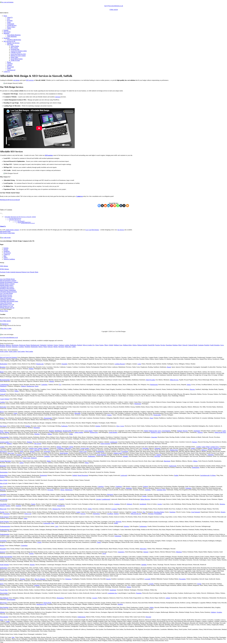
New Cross (11, 453)
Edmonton (15, 346)
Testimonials (10, 24)
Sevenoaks (50, 489)
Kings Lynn (27, 513)
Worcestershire (4, 617)
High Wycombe (150, 380)
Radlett (176, 475)
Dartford (145, 486)
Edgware (50, 346)
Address (9, 65)
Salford (21, 462)
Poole (151, 418)
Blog (5, 256)
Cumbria (2, 402)
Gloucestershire (4, 437)
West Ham (157, 456)
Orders (9, 68)
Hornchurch (3, 451)
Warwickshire (4, 593)
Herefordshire (4, 472)
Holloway (204, 450)
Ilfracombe (77, 413)
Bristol (2, 372)
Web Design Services (6, 295)
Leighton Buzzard (120, 364)
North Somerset (4, 517)
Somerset (2, 552)
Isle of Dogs (37, 443)
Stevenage (61, 346)
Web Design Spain (5, 231)
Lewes (122, 426)
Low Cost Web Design (6, 293)
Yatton (25, 518)
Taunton (31, 553)
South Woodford (101, 454)
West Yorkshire (4, 607)
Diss (144, 512)
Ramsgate (2, 489)
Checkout (10, 63)
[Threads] (124, 205)
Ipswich (108, 579)
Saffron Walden (78, 432)
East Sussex (3, 426)
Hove (118, 426)
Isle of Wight (3, 480)
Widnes (16, 391)
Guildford (36, 585)
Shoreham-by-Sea (41, 604)
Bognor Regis (47, 602)
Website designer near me (7, 307)
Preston (144, 496)
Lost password (11, 70)
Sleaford (2, 505)
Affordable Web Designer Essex (9, 301)
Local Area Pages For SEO (18, 54)
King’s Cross (83, 451)
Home (5, 16)
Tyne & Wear (4, 590)
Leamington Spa (112, 593)
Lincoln (159, 504)
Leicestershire (4, 499)
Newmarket (182, 579)
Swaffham (110, 513)
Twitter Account (15, 60)
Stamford (18, 505)
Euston (193, 448)
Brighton (27, 426)
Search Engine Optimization (8, 290)
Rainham (175, 345)
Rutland (2, 545)
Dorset (2, 418)
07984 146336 (114, 9)
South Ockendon (215, 345)
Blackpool (110, 494)
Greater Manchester (5, 461)
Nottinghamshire (4, 534)
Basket (9, 62)
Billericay (8, 345)
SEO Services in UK (9, 41)
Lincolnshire (3, 504)
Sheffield (143, 564)
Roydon (162, 345)
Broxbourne (15, 345)
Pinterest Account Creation (18, 55)
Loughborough (106, 499)
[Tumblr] (120, 205)
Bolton (49, 461)
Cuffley (74, 346)
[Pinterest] (111, 205)
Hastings (97, 426)
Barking (59, 446)
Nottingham (117, 536)
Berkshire (2, 367)
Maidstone (129, 488)
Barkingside (34, 346)
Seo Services (7, 253)
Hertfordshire (3, 475)
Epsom (199, 583)
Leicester (98, 499)
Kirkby (90, 509)
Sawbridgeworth (205, 475)
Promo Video (14, 57)
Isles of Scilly (4, 483)
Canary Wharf (206, 446)
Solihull (168, 598)
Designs (6, 249)
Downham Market (159, 512)
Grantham (117, 504)
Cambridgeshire (4, 384)
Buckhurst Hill (67, 431)
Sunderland (113, 590)
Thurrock (200, 432)
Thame (99, 542)
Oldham (195, 461)
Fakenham (172, 512)
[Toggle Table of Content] (1, 213)
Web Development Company (8, 280)
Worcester (148, 617)
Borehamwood (35, 345)
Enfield (111, 345)
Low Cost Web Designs (92, 230)
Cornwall (2, 394)
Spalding (7, 505)
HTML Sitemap (4, 269)
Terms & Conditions (9, 259)
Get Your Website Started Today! (24, 222)
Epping (101, 345)
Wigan (87, 462)
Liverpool (114, 509)
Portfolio (6, 30)
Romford (206, 345)
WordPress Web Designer (7, 288)
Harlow (135, 345)
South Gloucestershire (6, 556)
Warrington (3, 391)
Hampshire (3, 466)
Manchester (167, 461)
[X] (102, 205)
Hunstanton (6, 513)
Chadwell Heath (192, 345)
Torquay (109, 415)
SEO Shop (10, 44)
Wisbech (23, 386)
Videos (9, 28)
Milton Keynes (174, 380)
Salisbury (213, 612)
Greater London (4, 442)
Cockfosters (60, 448)
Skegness (222, 504)
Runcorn (192, 389)
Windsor (31, 368)
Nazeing (157, 345)
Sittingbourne (69, 489)
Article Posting (15, 46)
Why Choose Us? (21, 221)
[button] (4, 13)
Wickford (36, 434)
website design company (12, 230)
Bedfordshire (3, 364)
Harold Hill (151, 345)
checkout (57, 97)
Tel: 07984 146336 (5, 321)
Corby (56, 526)
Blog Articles (14, 47)
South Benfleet (113, 432)
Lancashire (3, 494)
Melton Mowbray (145, 499)
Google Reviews (11, 25)
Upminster (201, 345)
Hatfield (74, 475)
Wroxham (150, 513)
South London (13, 351)
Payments (10, 20)
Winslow (51, 381)
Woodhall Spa (61, 505)
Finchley (210, 448)
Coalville (61, 499)
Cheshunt (61, 345)
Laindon (67, 345)
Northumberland (4, 529)
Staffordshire (3, 568)
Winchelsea (36, 427)
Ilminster (145, 552)
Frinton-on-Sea (153, 431)
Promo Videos (4, 311)
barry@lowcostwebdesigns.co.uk (113, 6)
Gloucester (154, 437)
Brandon (22, 579)
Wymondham (158, 513)
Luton (139, 364)
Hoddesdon (73, 345)
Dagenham (169, 345)
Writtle (71, 434)
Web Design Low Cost (6, 306)
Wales (1, 620)
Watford (2, 477)
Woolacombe (157, 415)
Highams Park (174, 450)
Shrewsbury (143, 548)
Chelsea (40, 448)
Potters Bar (68, 346)
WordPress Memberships (14, 39)
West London (29, 351)
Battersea (29, 442)
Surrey (2, 583)
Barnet (28, 345)
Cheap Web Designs (5, 298)
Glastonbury (121, 552)
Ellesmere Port (56, 509)
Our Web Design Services (15, 218)
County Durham (4, 399)
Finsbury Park (217, 448)
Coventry (94, 598)
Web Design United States (7, 233)
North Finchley (64, 453)
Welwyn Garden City (89, 345)
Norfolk (2, 512)
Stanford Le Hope (156, 432)
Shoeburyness (94, 432)
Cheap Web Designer (6, 303)
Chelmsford (43, 345)
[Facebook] (99, 205)
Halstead (179, 431)
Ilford (179, 345)
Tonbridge (148, 489)
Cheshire (2, 389)
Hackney (194, 442)
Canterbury (101, 486)
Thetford (116, 513)
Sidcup (62, 489)
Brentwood (22, 345)
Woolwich (34, 458)
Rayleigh (8, 346)
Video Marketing (12, 36)
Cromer (134, 512)
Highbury (9, 443)
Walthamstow (91, 456)
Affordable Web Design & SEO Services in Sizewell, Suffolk (20, 216)
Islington (32, 451)
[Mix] (114, 205)
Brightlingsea (58, 431)
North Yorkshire (4, 521)
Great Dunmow (166, 431)
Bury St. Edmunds (40, 579)
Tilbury (106, 345)
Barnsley (32, 564)
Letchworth (124, 475)
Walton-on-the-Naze (220, 432)
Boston (33, 504)
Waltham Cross (118, 345)
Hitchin (55, 346)
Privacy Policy (11, 27)
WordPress (7, 38)
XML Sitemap (4, 266)
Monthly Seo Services (13, 43)
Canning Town (214, 446)
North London (4, 351)
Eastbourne (64, 426)
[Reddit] (105, 205)
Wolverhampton (10, 599)
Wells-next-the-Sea (136, 513)
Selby (52, 523)
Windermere (137, 403)
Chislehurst (118, 486)
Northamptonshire (5, 526)
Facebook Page (15, 49)
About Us (10, 17)
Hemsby (223, 512)
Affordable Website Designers (8, 291)
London (2, 446)
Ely (60, 384)
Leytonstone (124, 451)
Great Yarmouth (195, 512)
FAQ (8, 19)
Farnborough (172, 466)
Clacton (55, 345)
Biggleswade (40, 364)
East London (21, 351)
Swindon (219, 612)
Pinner (45, 346)
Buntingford (43, 475)
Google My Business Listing (19, 51)
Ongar (97, 345)
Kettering (126, 526)
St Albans (213, 475)
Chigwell (184, 345)
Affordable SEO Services (15, 219)
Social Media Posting (17, 59)
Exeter (15, 413)
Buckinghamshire (5, 380)
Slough (169, 367)
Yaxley (37, 386)
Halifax (152, 607)
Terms (9, 22)
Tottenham (211, 454)
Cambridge (44, 384)
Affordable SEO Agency (7, 287)
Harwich (185, 431)
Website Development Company (9, 282)
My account (10, 67)
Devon (2, 411)
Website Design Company (7, 283)
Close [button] (1, 642)
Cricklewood (113, 442)
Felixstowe (68, 579)
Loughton (21, 346)
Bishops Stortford (142, 345)
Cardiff (7, 621)
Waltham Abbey (127, 345)
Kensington (47, 451)
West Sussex (3, 602)
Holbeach (129, 504)
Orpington (188, 488)
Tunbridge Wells (161, 489)
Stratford (158, 454)
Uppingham (24, 545)
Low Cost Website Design (7, 279)
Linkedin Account (16, 52)
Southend (2, 346)
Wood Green (26, 458)
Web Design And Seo (6, 296)
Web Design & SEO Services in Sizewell (10, 199)
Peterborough (154, 384)
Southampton (195, 467)
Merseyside (3, 509)
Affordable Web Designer (7, 299)
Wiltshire (2, 612)
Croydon (151, 583)
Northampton (143, 526)
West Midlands (4, 598)
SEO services (30, 80)
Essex (1, 431)
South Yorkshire (4, 564)
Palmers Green (118, 453)
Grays (222, 345)
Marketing (6, 33)
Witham (49, 434)
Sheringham (96, 513)
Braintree (51, 431)
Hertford (79, 345)
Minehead (179, 552)
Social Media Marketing (14, 35)
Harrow (40, 346)
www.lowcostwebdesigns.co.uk (9, 337)
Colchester (50, 345)
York (13, 637)
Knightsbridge (100, 451)
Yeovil (104, 553)
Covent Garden (84, 448)
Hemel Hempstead (83, 475)
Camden (198, 446)
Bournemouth (48, 418)
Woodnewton (30, 386)
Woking (129, 587)
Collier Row (67, 448)
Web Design (7, 31)
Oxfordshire (3, 540)
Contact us (79, 196)
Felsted (146, 431)
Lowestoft (147, 579)
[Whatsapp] (117, 205)
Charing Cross (33, 448)
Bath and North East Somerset (8, 357)
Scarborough (46, 523)
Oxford (39, 542)
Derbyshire (3, 407)
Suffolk (2, 579)
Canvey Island (88, 431)
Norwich (82, 513)
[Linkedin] (108, 205)
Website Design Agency (6, 285)
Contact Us (7, 71)
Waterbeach (3, 386)
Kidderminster (81, 617)
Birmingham (60, 598)
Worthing (120, 604)
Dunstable (64, 364)
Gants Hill (36, 450)
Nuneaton (139, 593)
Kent (1, 486)
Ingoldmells (143, 504)
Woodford (27, 346)
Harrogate (118, 521)
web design (16, 80)
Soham (189, 384)
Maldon (7, 432)
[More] (127, 205)
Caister (78, 512)
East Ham (145, 448)
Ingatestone (197, 431)
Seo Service (120, 230)
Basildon (2, 345)
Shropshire (3, 548)
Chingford (46, 448)
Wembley (125, 456)
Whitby (116, 523)
